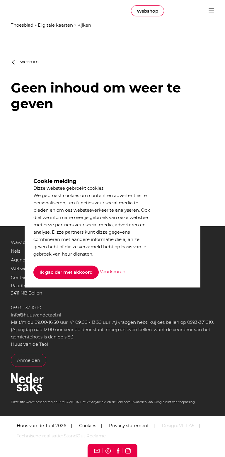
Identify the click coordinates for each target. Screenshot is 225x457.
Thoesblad (22, 25)
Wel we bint (24, 268)
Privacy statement (129, 425)
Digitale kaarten (55, 25)
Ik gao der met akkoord (66, 272)
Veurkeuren (112, 272)
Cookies (87, 425)
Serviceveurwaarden (132, 402)
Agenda (19, 260)
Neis (15, 251)
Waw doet (22, 242)
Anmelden (28, 360)
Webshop (147, 11)
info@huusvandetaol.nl (36, 315)
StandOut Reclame (85, 436)
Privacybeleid (96, 402)
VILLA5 (186, 425)
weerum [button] (29, 61)
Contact (19, 277)
